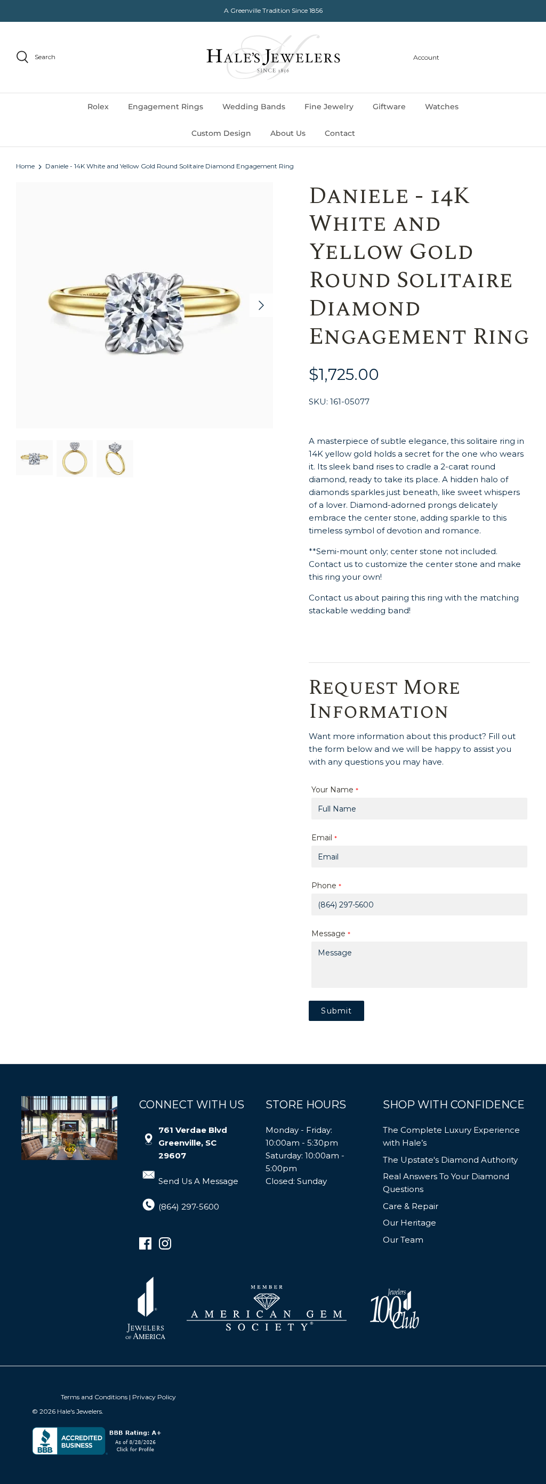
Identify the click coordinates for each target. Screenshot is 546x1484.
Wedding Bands (253, 106)
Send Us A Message (198, 1181)
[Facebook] (145, 1243)
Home (25, 167)
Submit (336, 1011)
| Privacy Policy (152, 1397)
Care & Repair (410, 1206)
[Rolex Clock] (490, 57)
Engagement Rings (165, 106)
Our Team (403, 1240)
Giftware (389, 106)
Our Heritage (409, 1223)
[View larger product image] (34, 457)
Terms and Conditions (94, 1397)
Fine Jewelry (329, 106)
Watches (442, 106)
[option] (144, 305)
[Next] (261, 305)
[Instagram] (165, 1243)
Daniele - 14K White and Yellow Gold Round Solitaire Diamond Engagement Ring (169, 167)
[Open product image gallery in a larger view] (144, 305)
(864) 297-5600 (188, 1207)
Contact (340, 133)
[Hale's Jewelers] (273, 57)
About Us (288, 133)
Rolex (98, 106)
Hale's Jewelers (79, 1411)
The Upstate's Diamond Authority (450, 1160)
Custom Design (221, 133)
